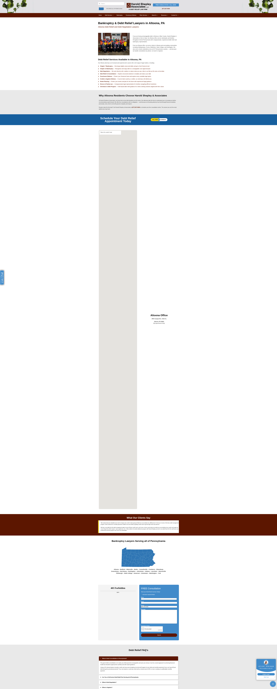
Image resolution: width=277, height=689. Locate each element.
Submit (159, 635)
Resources (164, 15)
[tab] (138, 658)
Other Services (143, 15)
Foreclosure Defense (131, 15)
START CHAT (266, 674)
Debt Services (108, 15)
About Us (154, 15)
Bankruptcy (119, 15)
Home (100, 15)
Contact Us (174, 15)
